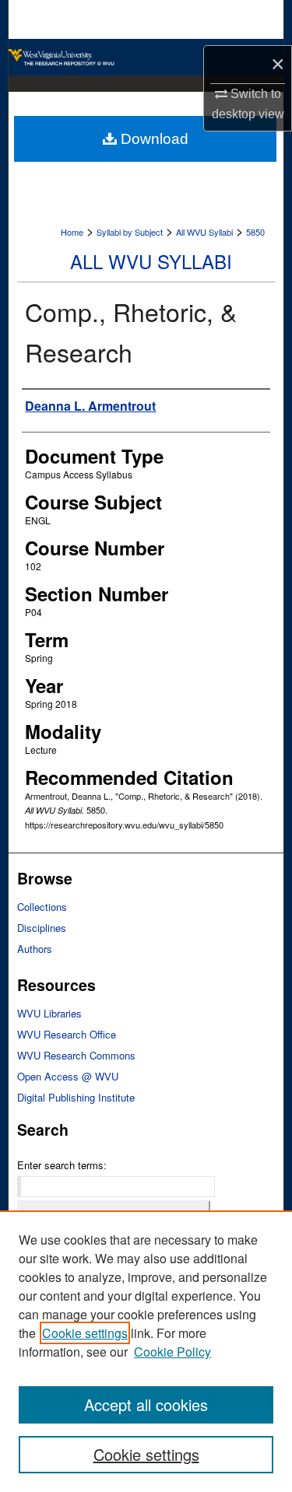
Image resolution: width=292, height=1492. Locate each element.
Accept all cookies (146, 1404)
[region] (146, 1351)
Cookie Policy (172, 1352)
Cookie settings (85, 1333)
